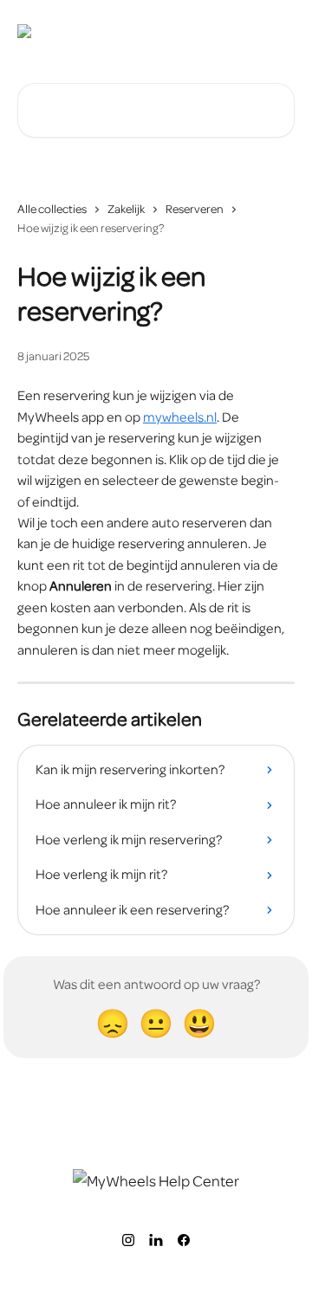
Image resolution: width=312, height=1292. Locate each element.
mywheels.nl (180, 417)
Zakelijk (126, 209)
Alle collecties (52, 209)
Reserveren (195, 209)
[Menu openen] (279, 31)
